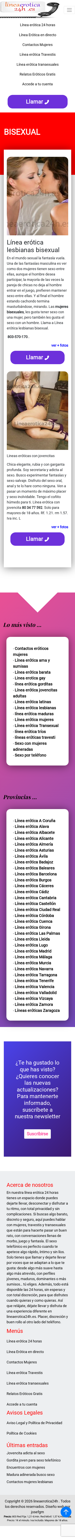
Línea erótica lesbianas (35, 708)
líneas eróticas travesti (35, 737)
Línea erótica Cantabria (35, 898)
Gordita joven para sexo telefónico (34, 1460)
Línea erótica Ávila (31, 856)
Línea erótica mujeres (34, 719)
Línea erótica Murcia (33, 963)
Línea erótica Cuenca (33, 921)
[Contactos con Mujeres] (38, 90)
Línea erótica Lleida (32, 939)
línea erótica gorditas (33, 684)
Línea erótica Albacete (35, 832)
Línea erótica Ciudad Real (37, 909)
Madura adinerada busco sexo (31, 1474)
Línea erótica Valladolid (36, 992)
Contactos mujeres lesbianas (30, 1482)
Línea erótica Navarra (34, 969)
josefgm (37, 1512)
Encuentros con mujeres (26, 1467)
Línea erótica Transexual (37, 725)
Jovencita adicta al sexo (26, 1453)
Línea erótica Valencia (34, 986)
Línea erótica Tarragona (36, 975)
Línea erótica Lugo (31, 945)
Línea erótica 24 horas (37, 25)
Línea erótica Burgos (33, 880)
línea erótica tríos (30, 731)
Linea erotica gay (30, 678)
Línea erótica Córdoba (34, 915)
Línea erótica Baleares (35, 868)
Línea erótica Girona (33, 927)
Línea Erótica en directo (37, 35)
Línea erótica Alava (32, 826)
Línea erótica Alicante (34, 838)
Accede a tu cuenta (37, 84)
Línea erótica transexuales (38, 64)
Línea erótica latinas (33, 702)
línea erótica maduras (34, 714)
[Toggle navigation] (69, 10)
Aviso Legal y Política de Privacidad (34, 1423)
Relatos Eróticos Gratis (37, 74)
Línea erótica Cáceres (34, 886)
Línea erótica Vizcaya (34, 998)
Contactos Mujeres (37, 45)
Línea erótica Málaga (33, 957)
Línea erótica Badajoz (34, 862)
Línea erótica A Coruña (35, 820)
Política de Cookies (22, 1433)
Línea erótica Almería (34, 844)
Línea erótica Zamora (34, 1004)
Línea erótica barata (33, 672)
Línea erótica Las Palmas (37, 933)
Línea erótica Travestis (38, 54)
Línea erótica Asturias (34, 850)
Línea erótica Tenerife (34, 980)
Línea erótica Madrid (33, 951)
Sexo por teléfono (30, 755)
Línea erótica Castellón (35, 903)
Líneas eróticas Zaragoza (37, 1010)
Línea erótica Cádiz (32, 892)
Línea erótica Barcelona (36, 874)
